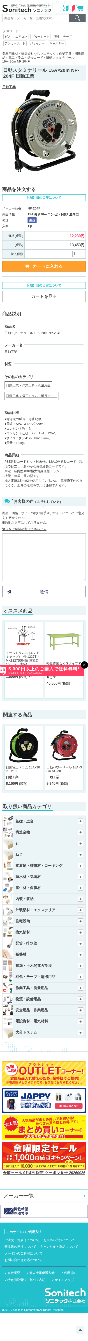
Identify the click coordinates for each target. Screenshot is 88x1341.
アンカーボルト (15, 43)
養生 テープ (63, 36)
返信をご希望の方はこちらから (24, 529)
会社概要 (13, 1273)
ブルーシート (40, 36)
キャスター (56, 43)
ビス (8, 36)
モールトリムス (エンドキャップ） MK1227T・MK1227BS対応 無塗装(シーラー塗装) (23, 658)
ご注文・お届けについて (22, 1240)
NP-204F (34, 208)
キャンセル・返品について (59, 1246)
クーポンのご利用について (23, 1253)
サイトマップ (64, 1280)
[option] (44, 131)
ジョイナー (37, 43)
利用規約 (70, 1273)
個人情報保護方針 (42, 1273)
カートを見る (44, 296)
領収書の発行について (20, 1246)
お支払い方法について (59, 1240)
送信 (44, 592)
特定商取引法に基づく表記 (26, 1280)
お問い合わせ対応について (23, 1260)
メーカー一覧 (19, 1196)
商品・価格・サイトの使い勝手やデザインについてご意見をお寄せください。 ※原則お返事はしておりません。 (43, 517)
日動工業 (9, 87)
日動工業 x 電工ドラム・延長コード (31, 396)
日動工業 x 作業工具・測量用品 (28, 385)
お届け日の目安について (44, 197)
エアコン (21, 36)
